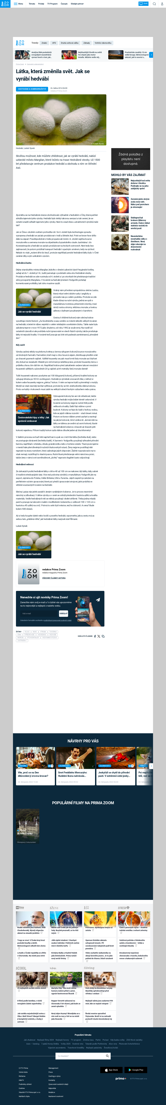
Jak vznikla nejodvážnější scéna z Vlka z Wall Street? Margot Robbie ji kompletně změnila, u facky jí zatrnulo (31, 1017)
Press (51, 1072)
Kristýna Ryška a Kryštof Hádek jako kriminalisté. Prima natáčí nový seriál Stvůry (64, 955)
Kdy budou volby (117, 1040)
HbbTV (21, 1080)
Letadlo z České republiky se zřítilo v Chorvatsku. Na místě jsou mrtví (31, 954)
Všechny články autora (53, 578)
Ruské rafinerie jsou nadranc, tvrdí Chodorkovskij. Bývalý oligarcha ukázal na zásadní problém (31, 930)
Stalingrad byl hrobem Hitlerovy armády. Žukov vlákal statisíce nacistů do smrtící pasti (140, 223)
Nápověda (52, 1088)
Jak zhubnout (29, 1040)
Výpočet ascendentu (57, 1048)
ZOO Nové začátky (134, 1040)
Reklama (22, 1076)
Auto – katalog (32, 1044)
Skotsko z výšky (25, 833)
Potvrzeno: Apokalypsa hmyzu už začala (99, 928)
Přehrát (23, 830)
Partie (98, 1040)
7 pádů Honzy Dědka (50, 1044)
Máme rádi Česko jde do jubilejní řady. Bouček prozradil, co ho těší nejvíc (64, 930)
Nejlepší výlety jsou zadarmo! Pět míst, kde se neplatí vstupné (99, 1002)
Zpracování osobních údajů (58, 1084)
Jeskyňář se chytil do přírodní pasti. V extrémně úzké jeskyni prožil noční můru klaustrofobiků (114, 774)
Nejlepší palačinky (94, 1048)
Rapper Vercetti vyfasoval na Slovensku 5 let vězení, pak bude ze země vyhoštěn (65, 1003)
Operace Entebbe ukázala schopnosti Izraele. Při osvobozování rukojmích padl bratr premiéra (99, 944)
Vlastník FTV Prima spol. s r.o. (29, 1092)
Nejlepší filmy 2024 (45, 1040)
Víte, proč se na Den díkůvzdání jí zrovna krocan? (33, 774)
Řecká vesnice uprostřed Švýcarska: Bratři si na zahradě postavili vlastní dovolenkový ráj (98, 1016)
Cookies (22, 1088)
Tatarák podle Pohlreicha (96, 1044)
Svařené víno (77, 1044)
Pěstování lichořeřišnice (129, 1044)
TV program (76, 1040)
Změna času (88, 1040)
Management (53, 1068)
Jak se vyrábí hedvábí (29, 311)
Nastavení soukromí (56, 1096)
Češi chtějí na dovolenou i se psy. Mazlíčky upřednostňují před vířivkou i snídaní (99, 991)
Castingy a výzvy (54, 1076)
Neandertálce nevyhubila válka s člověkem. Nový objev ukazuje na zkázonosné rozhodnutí (139, 243)
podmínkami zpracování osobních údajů (57, 620)
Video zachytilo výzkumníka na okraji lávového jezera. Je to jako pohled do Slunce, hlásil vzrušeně (99, 955)
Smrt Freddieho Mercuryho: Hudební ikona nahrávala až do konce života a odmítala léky (73, 774)
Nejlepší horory (62, 1040)
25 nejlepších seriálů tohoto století (31, 988)
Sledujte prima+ (77, 4)
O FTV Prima (23, 1068)
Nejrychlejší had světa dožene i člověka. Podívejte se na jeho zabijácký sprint (140, 184)
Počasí (106, 1040)
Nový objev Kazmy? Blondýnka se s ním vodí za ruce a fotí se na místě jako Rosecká (65, 1016)
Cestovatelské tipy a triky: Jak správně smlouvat (33, 419)
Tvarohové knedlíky (76, 1048)
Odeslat (63, 613)
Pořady (41, 4)
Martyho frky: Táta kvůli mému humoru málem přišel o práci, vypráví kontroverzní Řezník (63, 991)
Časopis (64, 4)
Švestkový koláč (111, 1048)
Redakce (52, 1092)
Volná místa (23, 1072)
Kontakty (52, 1080)
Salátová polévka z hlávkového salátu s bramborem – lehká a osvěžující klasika (132, 943)
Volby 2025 (65, 1044)
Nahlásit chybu (24, 1096)
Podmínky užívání (25, 1084)
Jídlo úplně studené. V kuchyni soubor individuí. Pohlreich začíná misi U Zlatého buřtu (65, 943)
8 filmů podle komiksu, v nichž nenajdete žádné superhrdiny (29, 1002)
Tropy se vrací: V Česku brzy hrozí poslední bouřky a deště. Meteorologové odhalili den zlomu (31, 943)
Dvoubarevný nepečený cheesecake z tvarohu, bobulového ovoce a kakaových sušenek (133, 955)
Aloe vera (113, 1044)
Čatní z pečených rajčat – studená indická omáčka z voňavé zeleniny (133, 928)
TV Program (52, 4)
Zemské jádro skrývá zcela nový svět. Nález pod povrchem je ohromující (140, 203)
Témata (32, 4)
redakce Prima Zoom (58, 91)
